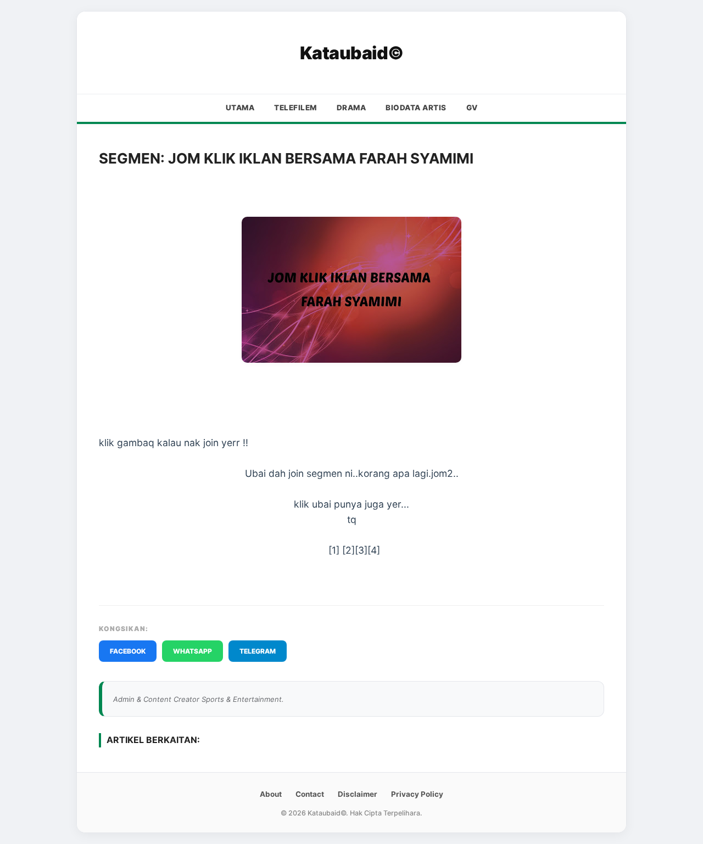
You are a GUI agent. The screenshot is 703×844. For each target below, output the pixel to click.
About (271, 794)
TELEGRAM (257, 651)
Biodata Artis (416, 107)
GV (472, 107)
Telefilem (295, 107)
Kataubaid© (352, 53)
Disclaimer (357, 794)
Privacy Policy (417, 794)
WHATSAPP (192, 651)
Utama (240, 107)
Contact (309, 794)
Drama (351, 107)
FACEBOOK (128, 651)
